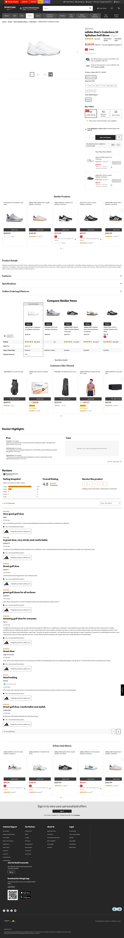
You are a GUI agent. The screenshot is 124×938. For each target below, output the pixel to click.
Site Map (71, 837)
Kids (22, 16)
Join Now (77, 815)
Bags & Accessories (82, 15)
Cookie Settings (6, 860)
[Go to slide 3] (44, 74)
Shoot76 (6, 569)
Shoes (30, 16)
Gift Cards (5, 850)
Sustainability (50, 844)
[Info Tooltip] (121, 45)
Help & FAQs (6, 844)
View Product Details (107, 39)
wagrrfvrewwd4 (8, 654)
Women (6, 16)
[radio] (90, 77)
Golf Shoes (33, 21)
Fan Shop (71, 15)
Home (4, 21)
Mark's (26, 834)
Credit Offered (69, 2)
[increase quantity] (92, 137)
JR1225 (5, 681)
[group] (65, 236)
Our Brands (50, 834)
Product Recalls (7, 857)
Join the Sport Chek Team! (53, 837)
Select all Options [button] (105, 137)
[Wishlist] (112, 8)
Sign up (11, 872)
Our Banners (28, 854)
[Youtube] (15, 911)
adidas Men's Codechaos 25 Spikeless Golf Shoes (101, 33)
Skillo (5, 517)
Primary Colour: (90, 72)
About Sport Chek (51, 831)
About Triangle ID (51, 841)
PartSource (28, 841)
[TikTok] (8, 911)
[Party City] (46, 2)
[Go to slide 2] (38, 74)
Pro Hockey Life (29, 844)
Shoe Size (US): (90, 81)
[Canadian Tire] (24, 2)
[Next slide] (122, 209)
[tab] (90, 113)
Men (15, 16)
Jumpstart (49, 847)
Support (90, 2)
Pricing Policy (72, 844)
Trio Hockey (28, 850)
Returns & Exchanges (8, 841)
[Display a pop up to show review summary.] (108, 162)
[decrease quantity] (86, 137)
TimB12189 (7, 710)
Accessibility (72, 841)
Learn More (11, 886)
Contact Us (5, 854)
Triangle (27, 837)
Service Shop (6, 837)
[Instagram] (11, 911)
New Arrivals (106, 15)
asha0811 (6, 596)
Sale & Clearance (95, 15)
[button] (90, 8)
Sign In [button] (118, 2)
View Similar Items (117, 39)
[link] (93, 39)
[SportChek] (33, 2)
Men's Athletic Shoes (21, 21)
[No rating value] (49, 342)
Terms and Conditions (74, 834)
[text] (14, 236)
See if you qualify (99, 67)
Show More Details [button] (61, 360)
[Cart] (119, 8)
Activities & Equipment (50, 15)
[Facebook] (4, 911)
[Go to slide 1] (32, 74)
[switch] (6, 336)
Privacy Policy (72, 831)
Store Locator (6, 847)
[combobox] (111, 503)
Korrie (5, 622)
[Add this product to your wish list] (119, 137)
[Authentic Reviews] (11, 474)
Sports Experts (28, 847)
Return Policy (72, 847)
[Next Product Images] (77, 52)
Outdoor (62, 16)
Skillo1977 (6, 543)
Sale (86, 49)
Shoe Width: (89, 95)
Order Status (103, 8)
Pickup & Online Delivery (9, 834)
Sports (38, 16)
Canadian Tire (28, 831)
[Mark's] (40, 2)
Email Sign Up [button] (81, 2)
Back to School (116, 15)
